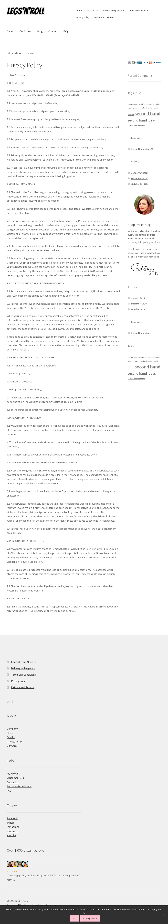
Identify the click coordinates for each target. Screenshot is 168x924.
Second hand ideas (141, 149)
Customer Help (15, 777)
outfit (156, 108)
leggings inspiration (152, 104)
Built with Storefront (46, 905)
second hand (147, 113)
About (10, 31)
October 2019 (138, 183)
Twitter (11, 822)
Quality (11, 737)
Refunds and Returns (104, 17)
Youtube (11, 835)
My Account (13, 773)
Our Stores (26, 31)
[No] (164, 914)
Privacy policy (90, 918)
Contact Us (13, 782)
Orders (10, 733)
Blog (40, 31)
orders (150, 108)
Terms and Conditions (139, 10)
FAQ (65, 31)
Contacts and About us (87, 10)
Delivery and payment (113, 10)
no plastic (143, 108)
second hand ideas (142, 120)
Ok (74, 918)
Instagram (13, 826)
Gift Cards (12, 745)
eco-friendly (139, 104)
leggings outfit (133, 108)
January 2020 (138, 172)
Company (12, 728)
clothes (131, 104)
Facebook (12, 818)
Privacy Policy (83, 17)
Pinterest (12, 831)
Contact (53, 31)
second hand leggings (136, 125)
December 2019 (139, 178)
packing (131, 115)
